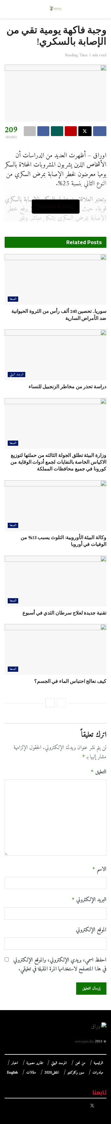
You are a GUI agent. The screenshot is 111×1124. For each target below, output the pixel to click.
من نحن (80, 1063)
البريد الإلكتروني (89, 899)
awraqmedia (84, 1041)
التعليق (98, 772)
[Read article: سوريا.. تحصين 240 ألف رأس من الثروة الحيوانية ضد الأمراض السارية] (55, 279)
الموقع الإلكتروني (91, 930)
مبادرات (97, 1073)
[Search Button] (10, 9)
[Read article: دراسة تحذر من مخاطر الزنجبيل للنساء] (55, 354)
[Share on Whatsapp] (57, 131)
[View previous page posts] (61, 703)
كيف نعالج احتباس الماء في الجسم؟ (70, 681)
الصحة (13, 299)
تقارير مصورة (35, 1063)
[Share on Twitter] (85, 131)
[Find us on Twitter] (92, 1106)
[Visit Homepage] (55, 9)
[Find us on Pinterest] (84, 1106)
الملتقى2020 (51, 1073)
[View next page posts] (50, 703)
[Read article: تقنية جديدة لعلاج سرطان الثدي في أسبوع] (55, 581)
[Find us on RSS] (74, 1106)
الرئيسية (98, 1063)
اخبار (14, 1063)
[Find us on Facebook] (100, 1106)
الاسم (99, 869)
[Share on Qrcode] (71, 131)
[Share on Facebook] (99, 131)
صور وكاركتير (76, 1073)
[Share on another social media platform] (30, 131)
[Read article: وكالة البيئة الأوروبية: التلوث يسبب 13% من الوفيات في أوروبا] (55, 505)
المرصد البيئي (16, 374)
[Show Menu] (100, 9)
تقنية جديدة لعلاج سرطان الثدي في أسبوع (64, 613)
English (12, 1073)
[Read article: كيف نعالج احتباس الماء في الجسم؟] (55, 649)
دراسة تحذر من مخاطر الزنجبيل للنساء (67, 386)
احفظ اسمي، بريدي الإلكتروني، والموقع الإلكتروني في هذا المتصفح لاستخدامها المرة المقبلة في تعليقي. (59, 965)
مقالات (31, 1073)
